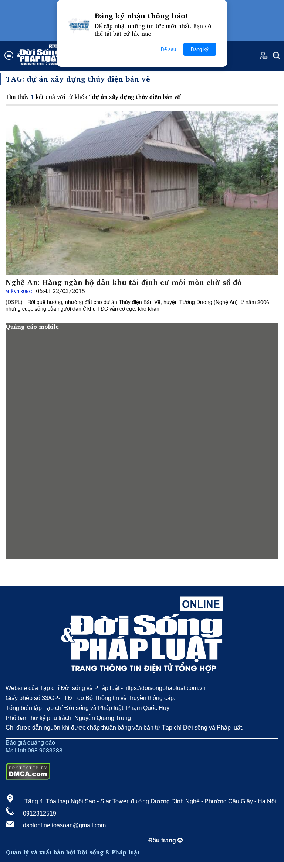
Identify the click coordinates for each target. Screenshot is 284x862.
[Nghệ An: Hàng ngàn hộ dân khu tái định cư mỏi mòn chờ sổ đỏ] (142, 193)
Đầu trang (163, 840)
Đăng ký (200, 49)
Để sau (168, 49)
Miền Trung (19, 291)
